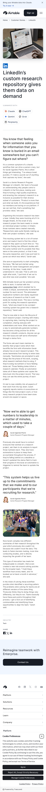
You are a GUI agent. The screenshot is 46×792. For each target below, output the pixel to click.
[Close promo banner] (42, 2)
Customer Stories (18, 20)
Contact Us (23, 662)
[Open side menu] (41, 13)
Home (5, 20)
